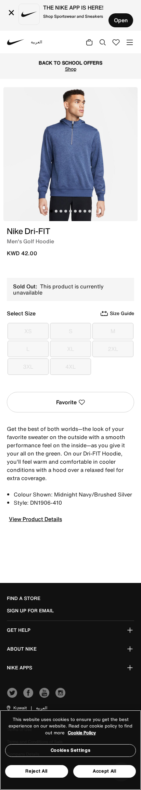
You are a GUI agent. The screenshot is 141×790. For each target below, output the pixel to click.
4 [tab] (65, 211)
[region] (70, 750)
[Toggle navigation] (129, 42)
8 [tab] (85, 211)
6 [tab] (75, 211)
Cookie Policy (82, 733)
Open (121, 20)
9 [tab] (89, 211)
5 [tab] (70, 211)
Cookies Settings (70, 750)
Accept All (104, 771)
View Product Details (35, 519)
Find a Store (23, 598)
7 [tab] (80, 211)
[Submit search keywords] (103, 42)
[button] (16, 708)
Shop (70, 69)
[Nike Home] (16, 42)
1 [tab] (51, 211)
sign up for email (30, 611)
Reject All (36, 771)
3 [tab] (61, 211)
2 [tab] (56, 211)
